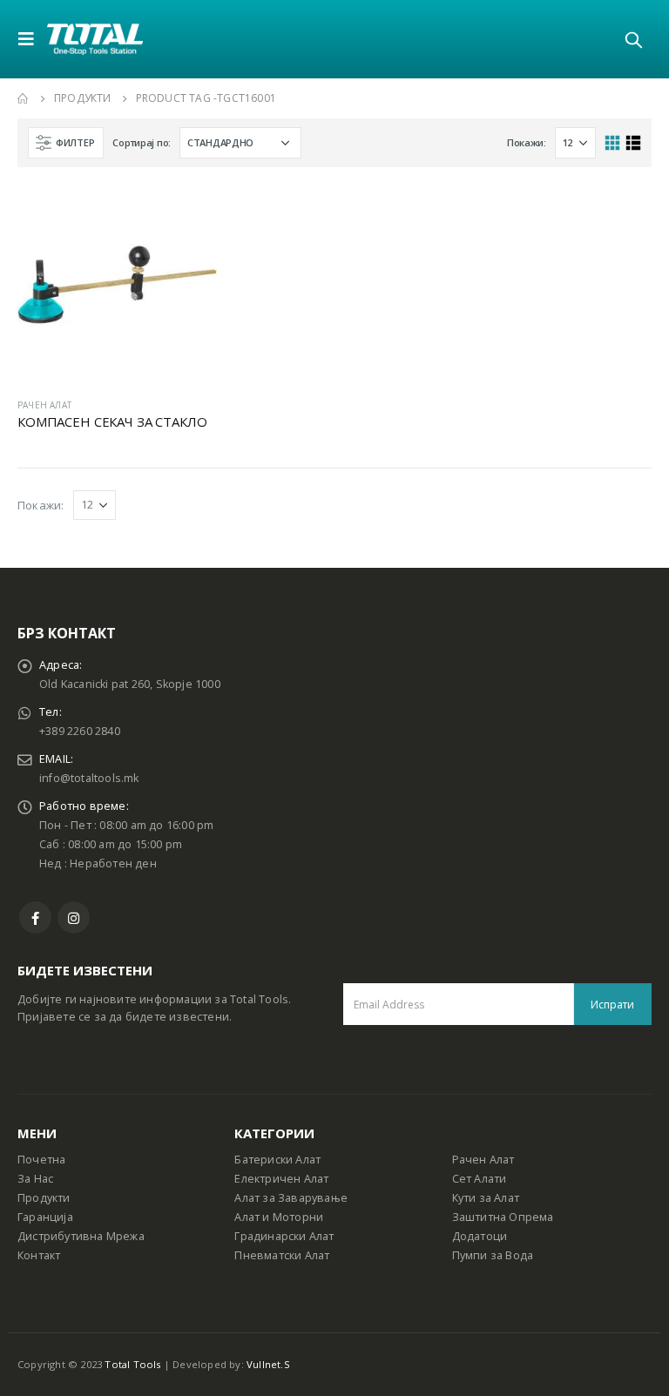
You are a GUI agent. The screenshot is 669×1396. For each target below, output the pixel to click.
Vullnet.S (268, 1364)
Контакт (38, 1255)
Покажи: (526, 142)
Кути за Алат (485, 1197)
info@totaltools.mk (89, 778)
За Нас (35, 1178)
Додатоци (480, 1236)
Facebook (35, 917)
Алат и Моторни (278, 1217)
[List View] (633, 143)
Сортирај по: (141, 142)
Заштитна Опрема (503, 1217)
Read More (188, 213)
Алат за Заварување (291, 1197)
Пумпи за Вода (493, 1255)
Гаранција (45, 1217)
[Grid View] (613, 143)
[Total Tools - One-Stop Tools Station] (95, 39)
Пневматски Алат (281, 1255)
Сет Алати (479, 1178)
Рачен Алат (483, 1159)
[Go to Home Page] (23, 98)
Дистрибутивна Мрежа (81, 1236)
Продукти (44, 1197)
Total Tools (132, 1364)
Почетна (41, 1159)
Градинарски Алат (284, 1236)
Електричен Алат (281, 1178)
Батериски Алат (277, 1159)
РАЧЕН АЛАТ (44, 405)
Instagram (73, 917)
